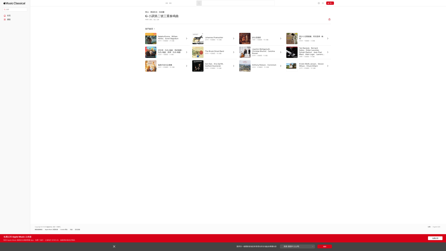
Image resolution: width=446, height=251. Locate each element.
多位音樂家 (256, 37)
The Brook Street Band (214, 51)
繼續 (324, 246)
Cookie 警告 (63, 229)
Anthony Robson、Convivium (264, 65)
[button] (15, 15)
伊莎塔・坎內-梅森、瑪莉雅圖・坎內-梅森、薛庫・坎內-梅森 (170, 51)
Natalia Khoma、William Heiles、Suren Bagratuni (168, 37)
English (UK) (436, 227)
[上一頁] (142, 52)
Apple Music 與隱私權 (51, 229)
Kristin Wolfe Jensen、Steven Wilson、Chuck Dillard (311, 65)
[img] (14, 3)
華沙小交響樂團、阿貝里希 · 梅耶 (311, 37)
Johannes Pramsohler (214, 37)
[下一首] (170, 3)
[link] (150, 29)
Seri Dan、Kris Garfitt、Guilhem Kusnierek (215, 65)
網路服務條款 (39, 229)
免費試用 (435, 238)
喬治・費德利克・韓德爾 (154, 12)
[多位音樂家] (261, 38)
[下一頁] (333, 52)
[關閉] (114, 246)
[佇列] (323, 3)
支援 (71, 229)
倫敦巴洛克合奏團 (165, 65)
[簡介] (319, 3)
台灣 (429, 227)
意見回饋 (77, 229)
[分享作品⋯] (329, 19)
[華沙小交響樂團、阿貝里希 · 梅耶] (308, 38)
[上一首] (167, 3)
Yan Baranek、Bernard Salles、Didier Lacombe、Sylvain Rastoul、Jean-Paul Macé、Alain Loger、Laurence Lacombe (311, 52)
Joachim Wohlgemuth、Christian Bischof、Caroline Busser (263, 51)
